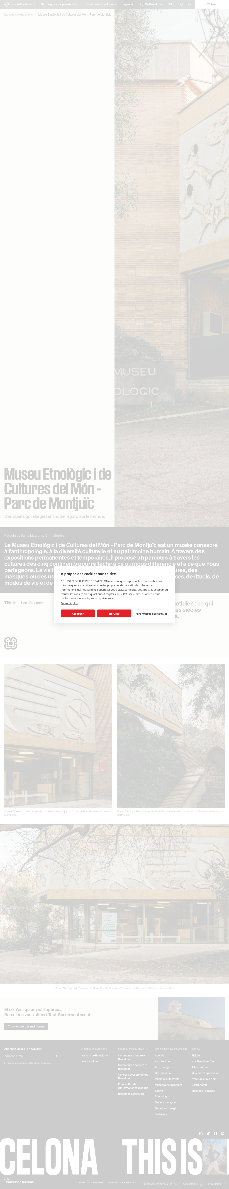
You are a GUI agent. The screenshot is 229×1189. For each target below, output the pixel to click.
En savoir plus (69, 603)
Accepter (78, 613)
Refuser (114, 613)
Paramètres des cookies (151, 613)
